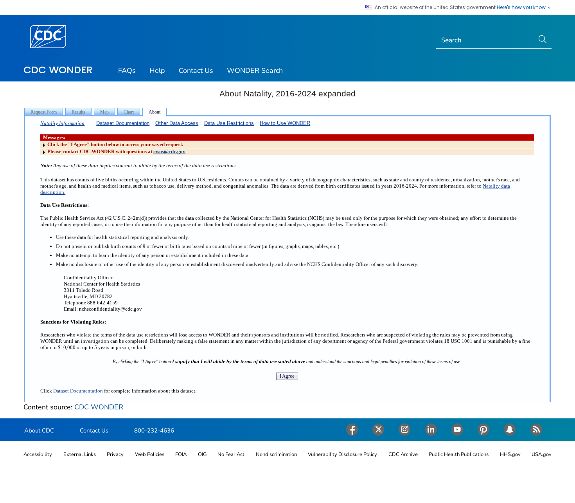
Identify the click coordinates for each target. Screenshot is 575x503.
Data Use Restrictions (229, 123)
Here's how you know (522, 7)
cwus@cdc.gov (169, 151)
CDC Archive (403, 454)
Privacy (115, 454)
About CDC (39, 430)
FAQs (127, 70)
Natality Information (62, 123)
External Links (79, 454)
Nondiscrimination (276, 454)
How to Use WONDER (285, 123)
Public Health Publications (459, 454)
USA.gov (542, 454)
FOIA (181, 454)
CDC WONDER (58, 70)
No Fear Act (230, 454)
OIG (202, 454)
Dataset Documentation (122, 123)
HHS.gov (510, 454)
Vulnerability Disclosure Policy (342, 454)
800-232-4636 (154, 430)
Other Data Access (176, 123)
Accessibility (37, 454)
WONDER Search (255, 70)
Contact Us (196, 70)
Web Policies (149, 454)
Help (157, 70)
